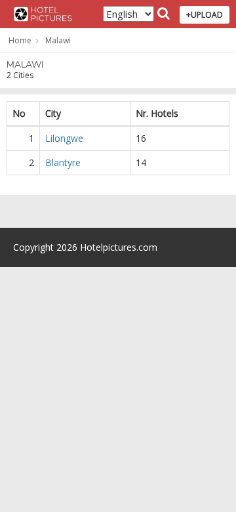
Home (20, 40)
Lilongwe (64, 138)
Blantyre (63, 162)
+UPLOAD (204, 14)
